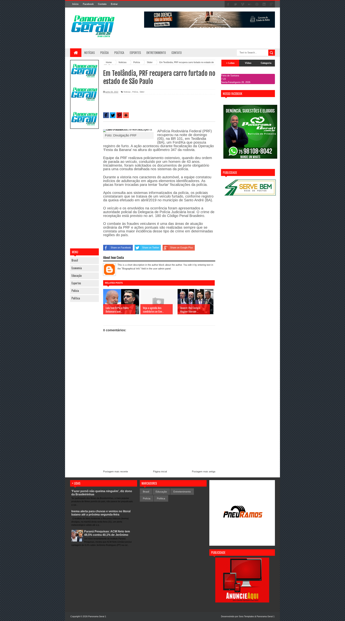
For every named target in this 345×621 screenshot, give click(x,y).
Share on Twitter (150, 247)
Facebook (88, 4)
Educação (77, 275)
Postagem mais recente (115, 471)
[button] (106, 115)
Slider (142, 92)
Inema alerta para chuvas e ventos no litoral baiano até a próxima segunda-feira (100, 513)
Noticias (127, 92)
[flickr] (249, 4)
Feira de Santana (230, 75)
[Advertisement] (84, 189)
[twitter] (235, 4)
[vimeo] (242, 4)
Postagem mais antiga (203, 471)
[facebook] (228, 4)
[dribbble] (257, 4)
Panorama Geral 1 (266, 616)
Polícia (104, 53)
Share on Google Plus (181, 247)
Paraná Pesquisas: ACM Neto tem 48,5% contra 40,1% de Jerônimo (107, 533)
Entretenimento (182, 491)
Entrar (114, 4)
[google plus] (271, 4)
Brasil (75, 260)
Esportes (76, 283)
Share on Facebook (121, 247)
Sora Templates (246, 616)
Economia (77, 268)
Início (75, 4)
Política (76, 298)
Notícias (89, 53)
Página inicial (160, 471)
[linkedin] (264, 4)
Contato (102, 4)
